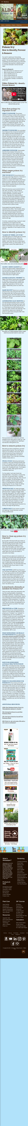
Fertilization (18, 909)
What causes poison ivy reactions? (13, 72)
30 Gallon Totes (19, 912)
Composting (20, 867)
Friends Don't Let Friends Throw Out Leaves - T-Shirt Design (11, 843)
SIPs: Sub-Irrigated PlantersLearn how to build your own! (11, 783)
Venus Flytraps (6, 912)
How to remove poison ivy (10, 75)
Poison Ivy (5, 926)
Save (26, 263)
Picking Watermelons (7, 907)
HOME (2, 21)
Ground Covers (20, 872)
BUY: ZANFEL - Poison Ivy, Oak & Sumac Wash (11, 764)
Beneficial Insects (21, 875)
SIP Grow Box (19, 914)
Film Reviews (6, 892)
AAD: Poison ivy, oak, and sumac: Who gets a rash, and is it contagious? (13, 721)
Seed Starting (6, 904)
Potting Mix (20, 866)
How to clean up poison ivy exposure (13, 77)
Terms (15, 948)
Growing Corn (6, 906)
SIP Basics (18, 904)
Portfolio (15, 933)
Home (2, 25)
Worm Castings (20, 869)
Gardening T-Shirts (7, 889)
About (10, 933)
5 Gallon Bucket (20, 910)
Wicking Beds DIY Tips (21, 915)
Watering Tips (20, 864)
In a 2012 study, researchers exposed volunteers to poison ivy (13, 635)
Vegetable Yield (6, 918)
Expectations (19, 906)
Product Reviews (7, 894)
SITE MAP (7, 21)
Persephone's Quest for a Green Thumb (7, 887)
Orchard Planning (21, 882)
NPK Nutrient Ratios (20, 922)
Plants (13, 25)
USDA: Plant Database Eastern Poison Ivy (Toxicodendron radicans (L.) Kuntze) (12, 708)
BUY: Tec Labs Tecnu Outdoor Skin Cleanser (11, 745)
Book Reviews (6, 891)
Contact (22, 933)
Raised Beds (20, 863)
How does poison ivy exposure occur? (13, 71)
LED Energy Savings (21, 926)
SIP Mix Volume (19, 924)
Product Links (6, 896)
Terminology (5, 922)
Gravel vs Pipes (19, 917)
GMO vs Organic (6, 924)
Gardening (8, 25)
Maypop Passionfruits (8, 909)
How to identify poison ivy (10, 74)
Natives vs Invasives (22, 874)
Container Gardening (22, 861)
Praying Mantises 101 (22, 877)
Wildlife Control (20, 880)
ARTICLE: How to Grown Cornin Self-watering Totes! (11, 824)
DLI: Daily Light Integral (21, 927)
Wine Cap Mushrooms (8, 910)
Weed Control (20, 879)
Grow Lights (20, 871)
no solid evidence (20, 622)
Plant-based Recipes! (8, 919)
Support (17, 934)
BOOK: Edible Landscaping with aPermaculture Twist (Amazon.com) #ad (11, 803)
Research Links (6, 921)
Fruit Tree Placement (22, 883)
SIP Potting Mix (19, 907)
